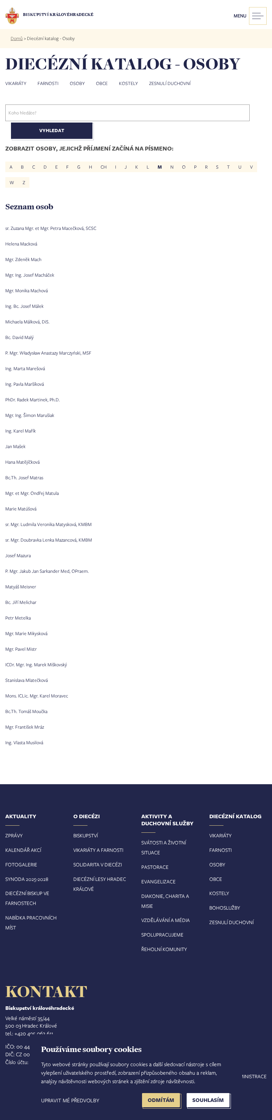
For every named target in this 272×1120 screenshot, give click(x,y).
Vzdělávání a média (165, 920)
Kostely (128, 83)
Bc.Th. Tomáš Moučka (26, 711)
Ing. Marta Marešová (25, 368)
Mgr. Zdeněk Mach (23, 259)
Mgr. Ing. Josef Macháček (29, 275)
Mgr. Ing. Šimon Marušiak (29, 415)
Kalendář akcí (23, 850)
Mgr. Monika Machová (26, 290)
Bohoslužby (224, 907)
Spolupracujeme (162, 934)
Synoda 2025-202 (25, 879)
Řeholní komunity (164, 949)
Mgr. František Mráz (24, 727)
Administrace (250, 1076)
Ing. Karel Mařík (20, 431)
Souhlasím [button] (208, 1100)
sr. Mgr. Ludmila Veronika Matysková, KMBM (48, 524)
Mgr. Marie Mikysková (26, 633)
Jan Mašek (15, 446)
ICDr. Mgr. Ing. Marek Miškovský (36, 664)
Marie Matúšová (20, 508)
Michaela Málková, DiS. (27, 321)
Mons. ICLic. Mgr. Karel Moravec (36, 695)
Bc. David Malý (19, 337)
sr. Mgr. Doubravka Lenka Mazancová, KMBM (48, 540)
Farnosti (48, 83)
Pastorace (155, 867)
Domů (17, 38)
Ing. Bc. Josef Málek (24, 306)
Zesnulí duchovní (170, 83)
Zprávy (14, 835)
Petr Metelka (18, 618)
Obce (102, 83)
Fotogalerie (21, 864)
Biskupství (85, 835)
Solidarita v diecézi (97, 864)
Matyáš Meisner (20, 586)
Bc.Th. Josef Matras (24, 477)
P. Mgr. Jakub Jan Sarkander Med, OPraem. (47, 571)
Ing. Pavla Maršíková (24, 384)
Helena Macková (21, 244)
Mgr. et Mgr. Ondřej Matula (32, 493)
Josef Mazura (18, 555)
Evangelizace (158, 881)
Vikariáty (15, 83)
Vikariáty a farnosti (98, 850)
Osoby (77, 83)
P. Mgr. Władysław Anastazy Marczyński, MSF (48, 353)
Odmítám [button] (161, 1100)
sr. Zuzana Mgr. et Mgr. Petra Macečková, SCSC (50, 228)
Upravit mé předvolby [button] (70, 1100)
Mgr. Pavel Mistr (21, 649)
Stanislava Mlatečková (26, 680)
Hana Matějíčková (22, 462)
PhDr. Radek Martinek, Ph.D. (32, 399)
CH (104, 167)
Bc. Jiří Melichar (20, 602)
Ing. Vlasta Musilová (24, 742)
